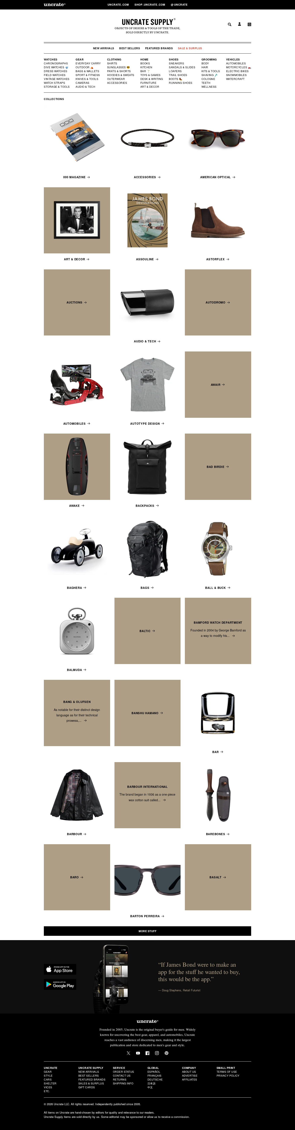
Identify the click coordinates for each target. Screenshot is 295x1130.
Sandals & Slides (182, 67)
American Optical (215, 177)
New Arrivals (103, 48)
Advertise (190, 1075)
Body (205, 63)
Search (228, 4)
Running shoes (180, 83)
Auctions (74, 302)
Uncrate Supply (147, 22)
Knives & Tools (87, 79)
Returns (120, 1079)
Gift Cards (86, 1087)
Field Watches (55, 75)
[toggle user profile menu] (239, 4)
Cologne (208, 79)
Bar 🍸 (145, 71)
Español (154, 1071)
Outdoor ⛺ (85, 67)
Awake (74, 506)
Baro (74, 877)
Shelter (50, 1083)
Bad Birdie (216, 467)
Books (145, 63)
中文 (150, 1087)
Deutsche (155, 1079)
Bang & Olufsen (77, 702)
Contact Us (122, 1075)
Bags (145, 588)
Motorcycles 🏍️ (238, 67)
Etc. (47, 1091)
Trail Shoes (178, 75)
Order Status (123, 1071)
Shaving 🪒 (209, 75)
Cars (48, 1079)
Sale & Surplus (190, 48)
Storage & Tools (57, 87)
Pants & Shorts (119, 71)
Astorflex (215, 259)
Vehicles (233, 59)
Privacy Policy (228, 1075)
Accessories (117, 83)
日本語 (152, 1083)
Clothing (114, 59)
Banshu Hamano (145, 713)
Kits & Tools (210, 71)
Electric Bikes (237, 71)
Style (48, 1075)
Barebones (215, 834)
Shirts (112, 63)
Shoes (174, 59)
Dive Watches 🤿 (56, 67)
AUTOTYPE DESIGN (145, 423)
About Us (189, 1071)
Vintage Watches (57, 79)
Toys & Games (150, 75)
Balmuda (74, 670)
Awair (215, 385)
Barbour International (147, 787)
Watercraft (235, 79)
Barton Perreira (145, 916)
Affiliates (189, 1079)
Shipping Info (123, 1083)
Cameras (83, 83)
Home (144, 59)
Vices (48, 1087)
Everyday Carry (89, 63)
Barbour (74, 834)
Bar (215, 752)
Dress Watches (56, 71)
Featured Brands (159, 48)
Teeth (206, 83)
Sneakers (176, 63)
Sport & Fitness (88, 75)
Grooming (209, 59)
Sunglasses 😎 (118, 67)
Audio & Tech (86, 87)
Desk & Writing (151, 79)
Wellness (209, 87)
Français (155, 1075)
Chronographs (56, 63)
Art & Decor (150, 87)
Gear (80, 59)
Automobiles (236, 63)
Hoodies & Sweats (121, 75)
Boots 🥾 (176, 79)
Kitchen (146, 67)
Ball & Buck (215, 588)
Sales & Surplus (91, 1083)
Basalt (215, 877)
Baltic (145, 631)
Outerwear (116, 79)
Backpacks (145, 506)
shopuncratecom (150, 4)
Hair (204, 67)
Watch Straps (55, 83)
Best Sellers (129, 48)
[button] (249, 4)
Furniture (148, 83)
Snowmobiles (236, 75)
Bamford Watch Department (218, 622)
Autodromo (215, 302)
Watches (50, 59)
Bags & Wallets (88, 71)
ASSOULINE (145, 259)
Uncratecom (119, 4)
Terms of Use (227, 1071)
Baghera (74, 588)
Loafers (175, 71)
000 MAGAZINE (74, 177)
